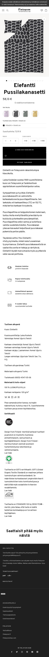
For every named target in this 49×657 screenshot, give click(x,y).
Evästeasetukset (9, 619)
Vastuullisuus (7, 631)
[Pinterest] (27, 652)
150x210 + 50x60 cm (13, 125)
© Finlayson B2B (24, 648)
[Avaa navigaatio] (3, 10)
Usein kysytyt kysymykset (12, 607)
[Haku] (7, 10)
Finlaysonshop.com (9, 638)
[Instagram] (22, 652)
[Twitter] (17, 652)
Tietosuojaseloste (9, 615)
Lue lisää (8, 453)
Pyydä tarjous (24, 162)
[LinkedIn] (37, 652)
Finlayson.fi (7, 634)
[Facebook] (12, 652)
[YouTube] (32, 652)
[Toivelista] (42, 10)
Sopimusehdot (8, 611)
